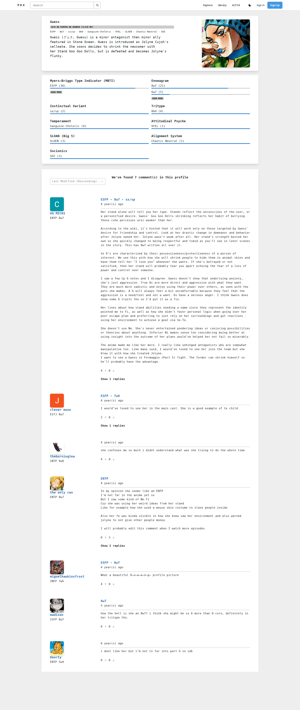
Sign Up (275, 5)
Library (222, 5)
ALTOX (236, 5)
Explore (207, 5)
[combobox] (74, 181)
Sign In (261, 5)
